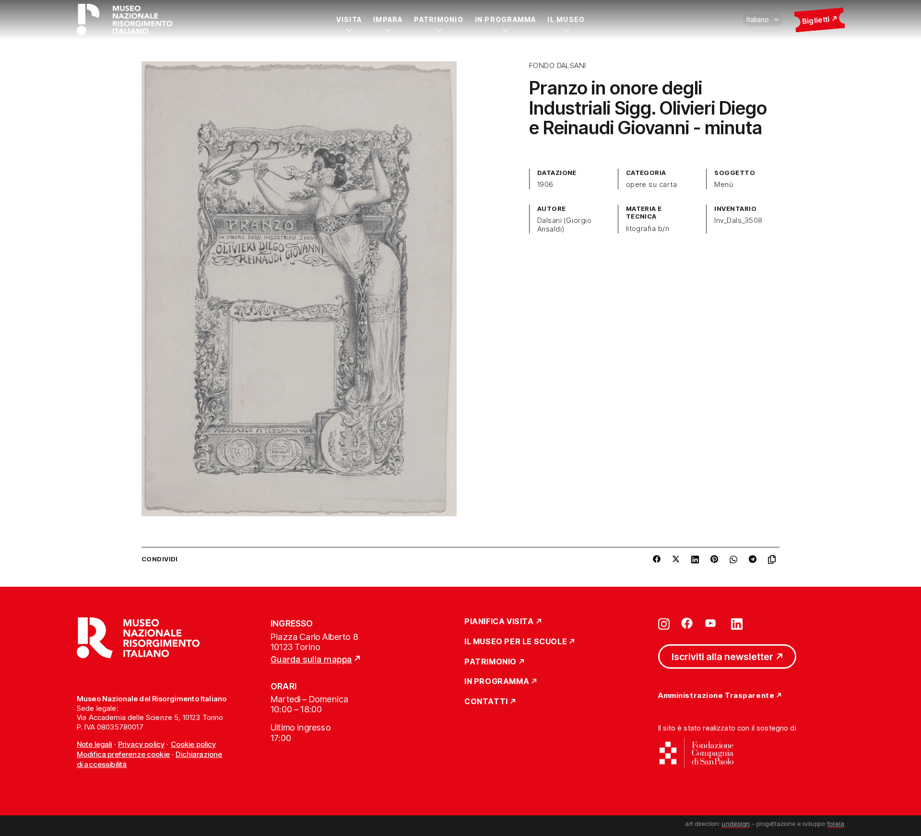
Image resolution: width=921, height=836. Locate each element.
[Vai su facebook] (687, 623)
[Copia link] (773, 559)
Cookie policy (193, 744)
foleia (835, 823)
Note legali (94, 744)
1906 (545, 184)
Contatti (486, 701)
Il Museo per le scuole (515, 642)
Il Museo (566, 19)
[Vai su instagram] (664, 623)
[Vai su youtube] (712, 623)
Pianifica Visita (499, 621)
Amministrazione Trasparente (716, 696)
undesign (735, 823)
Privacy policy (141, 744)
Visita (349, 19)
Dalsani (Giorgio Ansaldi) (564, 224)
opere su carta (651, 184)
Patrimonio (438, 19)
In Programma (505, 19)
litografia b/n (648, 228)
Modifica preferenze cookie (123, 754)
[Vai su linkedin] (737, 623)
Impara (387, 19)
